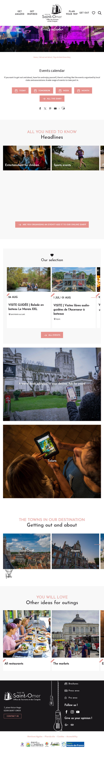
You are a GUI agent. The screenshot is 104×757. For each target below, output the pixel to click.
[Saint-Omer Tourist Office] (52, 13)
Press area (73, 691)
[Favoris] (94, 13)
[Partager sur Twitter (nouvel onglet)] (45, 108)
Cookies (60, 736)
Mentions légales (34, 736)
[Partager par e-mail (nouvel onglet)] (55, 108)
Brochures (73, 684)
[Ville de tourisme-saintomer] (46, 744)
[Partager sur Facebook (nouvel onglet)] (40, 108)
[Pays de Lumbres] (34, 744)
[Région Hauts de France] (72, 744)
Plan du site (50, 736)
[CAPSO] (22, 744)
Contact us (13, 716)
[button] (99, 13)
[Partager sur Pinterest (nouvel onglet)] (50, 108)
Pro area (72, 698)
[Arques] (55, 744)
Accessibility (72, 736)
